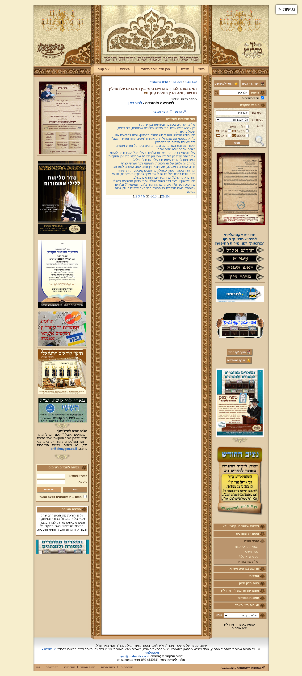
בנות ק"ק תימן (249, 583)
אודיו (224, 131)
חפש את (258, 113)
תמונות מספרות (248, 598)
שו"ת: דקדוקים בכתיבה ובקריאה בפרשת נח (167, 124)
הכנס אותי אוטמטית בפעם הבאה (60, 497)
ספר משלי (251, 551)
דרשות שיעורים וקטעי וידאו (240, 526)
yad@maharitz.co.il (134, 656)
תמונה (241, 131)
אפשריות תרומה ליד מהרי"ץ (240, 590)
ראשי (201, 69)
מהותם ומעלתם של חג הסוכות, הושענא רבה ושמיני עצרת (158, 163)
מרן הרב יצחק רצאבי (155, 69)
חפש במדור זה (250, 98)
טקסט (241, 136)
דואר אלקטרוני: (77, 476)
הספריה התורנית (247, 533)
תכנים (185, 69)
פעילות (125, 69)
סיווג (260, 126)
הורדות (254, 576)
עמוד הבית (191, 81)
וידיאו (224, 136)
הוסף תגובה (160, 111)
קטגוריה (258, 119)
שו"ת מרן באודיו (248, 561)
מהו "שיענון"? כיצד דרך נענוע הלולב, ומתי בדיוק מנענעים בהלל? (153, 181)
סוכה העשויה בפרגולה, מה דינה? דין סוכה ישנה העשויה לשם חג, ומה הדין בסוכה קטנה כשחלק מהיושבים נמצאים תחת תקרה (154, 168)
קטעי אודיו (251, 541)
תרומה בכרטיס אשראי (244, 568)
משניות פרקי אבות (246, 547)
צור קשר (103, 69)
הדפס (178, 111)
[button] (286, 9)
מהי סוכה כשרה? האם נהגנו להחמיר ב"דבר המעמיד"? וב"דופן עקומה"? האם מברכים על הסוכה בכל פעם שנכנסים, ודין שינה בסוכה (155, 188)
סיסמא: (82, 481)
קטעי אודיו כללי (248, 556)
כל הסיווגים (237, 127)
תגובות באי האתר (247, 605)
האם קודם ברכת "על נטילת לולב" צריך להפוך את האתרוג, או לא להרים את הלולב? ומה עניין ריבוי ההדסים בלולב (153, 175)
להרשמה (49, 489)
